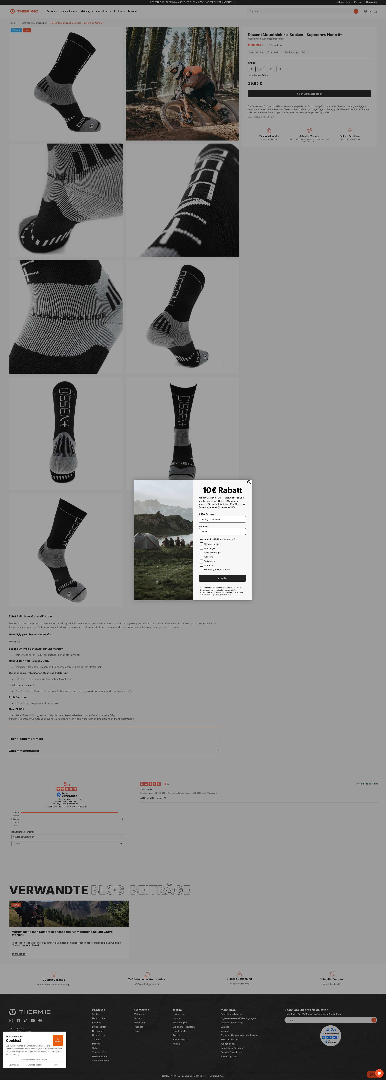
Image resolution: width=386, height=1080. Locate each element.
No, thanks (13, 1065)
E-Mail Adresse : (207, 514)
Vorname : (204, 526)
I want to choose (35, 1065)
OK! (56, 1065)
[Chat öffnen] (379, 1073)
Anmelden (222, 578)
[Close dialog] (249, 482)
